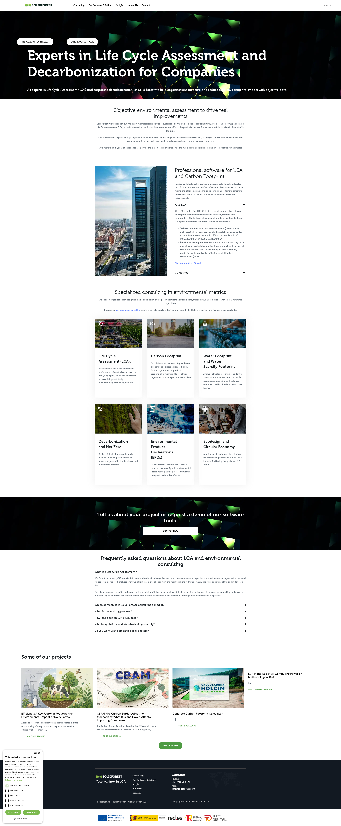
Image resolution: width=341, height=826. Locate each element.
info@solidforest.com (183, 789)
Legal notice (103, 802)
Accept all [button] (13, 812)
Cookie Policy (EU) (137, 802)
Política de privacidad (13, 780)
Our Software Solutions (100, 5)
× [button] (39, 753)
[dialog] (23, 786)
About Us (133, 5)
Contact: (146, 5)
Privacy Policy (119, 802)
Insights (120, 5)
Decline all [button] (31, 812)
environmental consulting (128, 309)
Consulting (79, 5)
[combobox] (35, 753)
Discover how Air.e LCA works (188, 263)
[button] (22, 819)
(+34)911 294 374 (181, 782)
